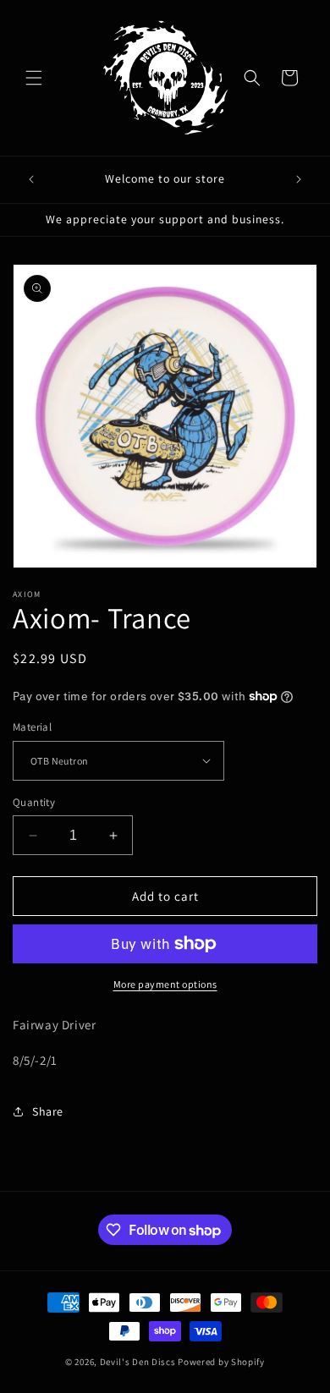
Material (32, 727)
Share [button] (47, 1111)
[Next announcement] (298, 179)
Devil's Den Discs (138, 1362)
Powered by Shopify (221, 1362)
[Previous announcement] (31, 179)
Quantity (34, 802)
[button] (33, 77)
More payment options (165, 984)
